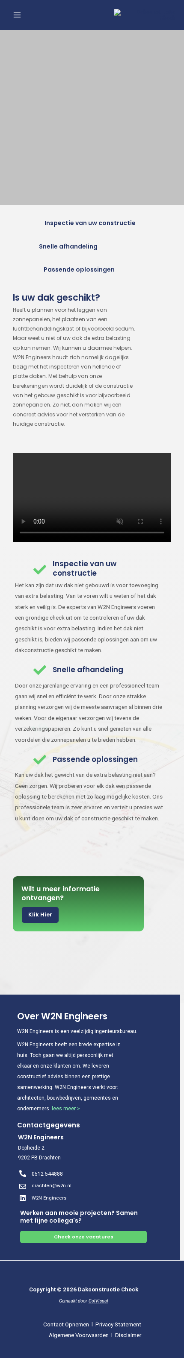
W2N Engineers (49, 1198)
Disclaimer (128, 1335)
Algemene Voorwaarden (79, 1335)
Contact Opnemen (65, 1324)
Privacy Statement (118, 1324)
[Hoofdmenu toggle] (17, 15)
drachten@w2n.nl (51, 1185)
